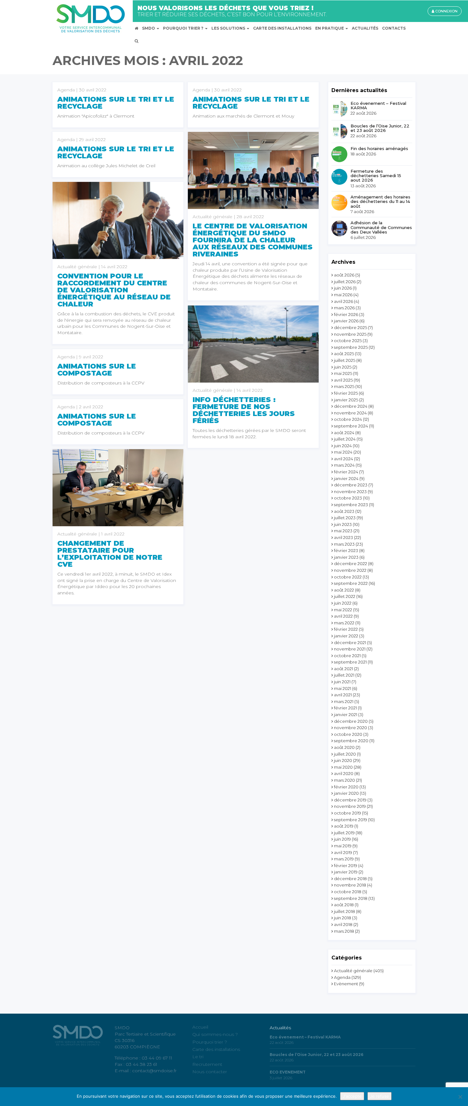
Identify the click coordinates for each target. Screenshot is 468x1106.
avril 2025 (343, 380)
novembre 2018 (350, 884)
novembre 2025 (350, 334)
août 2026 (344, 274)
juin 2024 (343, 445)
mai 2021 (342, 688)
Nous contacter (209, 1071)
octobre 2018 (347, 891)
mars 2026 (344, 307)
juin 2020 (343, 760)
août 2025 (344, 353)
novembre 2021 (349, 648)
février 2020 (346, 786)
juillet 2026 (345, 281)
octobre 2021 (347, 655)
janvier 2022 (346, 635)
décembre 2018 (350, 878)
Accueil (200, 1027)
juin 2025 (342, 367)
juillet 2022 (344, 596)
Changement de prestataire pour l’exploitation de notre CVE (109, 554)
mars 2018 (344, 931)
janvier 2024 (346, 478)
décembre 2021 (350, 642)
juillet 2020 (345, 754)
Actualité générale (353, 970)
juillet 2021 (344, 675)
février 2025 (346, 393)
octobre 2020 (348, 734)
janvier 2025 (346, 399)
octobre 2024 (348, 419)
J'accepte (352, 1096)
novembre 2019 (350, 806)
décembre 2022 (350, 563)
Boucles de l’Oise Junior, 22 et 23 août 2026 (380, 128)
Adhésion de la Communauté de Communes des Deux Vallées (381, 227)
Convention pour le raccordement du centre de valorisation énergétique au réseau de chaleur (114, 290)
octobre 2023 (348, 497)
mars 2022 (344, 622)
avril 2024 (343, 458)
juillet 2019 (344, 832)
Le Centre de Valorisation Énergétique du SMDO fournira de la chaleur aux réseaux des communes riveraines (253, 240)
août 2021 (343, 668)
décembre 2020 (351, 721)
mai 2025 (343, 373)
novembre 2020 (350, 727)
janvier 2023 (346, 557)
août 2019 (343, 826)
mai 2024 (343, 452)
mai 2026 (343, 294)
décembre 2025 (350, 327)
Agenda (342, 977)
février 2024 (346, 471)
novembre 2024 (350, 412)
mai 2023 (343, 530)
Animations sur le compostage (96, 369)
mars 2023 (344, 544)
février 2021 (345, 707)
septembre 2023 (351, 504)
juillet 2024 (345, 439)
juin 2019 (342, 839)
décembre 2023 (350, 484)
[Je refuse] (460, 1097)
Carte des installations (216, 1049)
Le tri (197, 1056)
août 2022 (344, 589)
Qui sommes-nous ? (215, 1034)
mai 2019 (342, 845)
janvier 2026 (346, 320)
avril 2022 (343, 616)
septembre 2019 (350, 819)
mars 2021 (343, 701)
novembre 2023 (350, 491)
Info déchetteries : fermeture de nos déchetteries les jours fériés (244, 410)
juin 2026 (343, 288)
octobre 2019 (347, 812)
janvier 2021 (345, 714)
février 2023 (346, 550)
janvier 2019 (346, 871)
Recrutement (207, 1064)
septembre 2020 (351, 740)
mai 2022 (343, 609)
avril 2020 (343, 773)
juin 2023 (343, 524)
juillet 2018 (344, 911)
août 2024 (344, 432)
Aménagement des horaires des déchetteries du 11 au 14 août (380, 201)
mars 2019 (344, 858)
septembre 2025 (351, 347)
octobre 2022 (348, 576)
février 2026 (346, 314)
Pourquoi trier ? (209, 1042)
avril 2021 (343, 694)
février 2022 (346, 629)
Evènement (346, 983)
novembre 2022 (350, 570)
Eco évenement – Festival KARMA (378, 105)
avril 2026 (343, 301)
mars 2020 (344, 780)
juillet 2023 (345, 517)
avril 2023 (343, 537)
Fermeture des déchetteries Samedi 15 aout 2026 (376, 176)
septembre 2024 (351, 425)
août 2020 (344, 747)
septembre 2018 (350, 898)
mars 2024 (344, 465)
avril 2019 (343, 852)
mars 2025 (344, 386)
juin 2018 (342, 917)
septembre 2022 (351, 583)
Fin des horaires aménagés (379, 148)
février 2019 (345, 865)
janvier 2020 (346, 793)
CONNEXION (445, 11)
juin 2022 (342, 603)
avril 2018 (343, 924)
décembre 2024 (350, 406)
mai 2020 (343, 767)
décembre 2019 (350, 799)
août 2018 (344, 904)
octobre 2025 (348, 340)
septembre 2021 (350, 661)
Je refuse (379, 1096)
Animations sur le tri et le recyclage (115, 103)
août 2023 (344, 511)
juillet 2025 (344, 360)
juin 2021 (342, 681)
